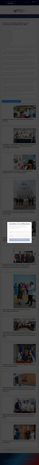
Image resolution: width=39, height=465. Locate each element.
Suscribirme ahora (19, 239)
